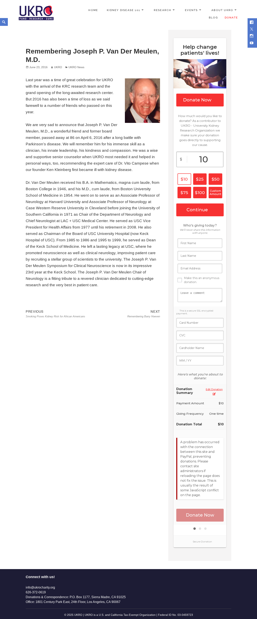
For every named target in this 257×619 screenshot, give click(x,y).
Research (162, 10)
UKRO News (76, 67)
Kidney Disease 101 (123, 10)
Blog (213, 17)
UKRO (58, 67)
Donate (231, 17)
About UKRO (222, 10)
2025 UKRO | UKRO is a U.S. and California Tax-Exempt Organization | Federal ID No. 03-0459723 (130, 614)
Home (93, 10)
